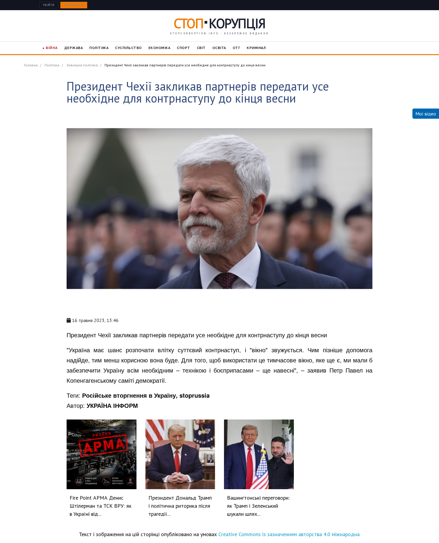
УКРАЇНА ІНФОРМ (112, 405)
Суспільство (128, 48)
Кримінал (256, 48)
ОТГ (236, 48)
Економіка (159, 48)
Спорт (183, 48)
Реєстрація (73, 5)
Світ (201, 48)
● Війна (50, 48)
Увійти (49, 5)
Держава (73, 48)
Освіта (219, 48)
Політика (98, 48)
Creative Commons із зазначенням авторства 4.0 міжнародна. (289, 534)
